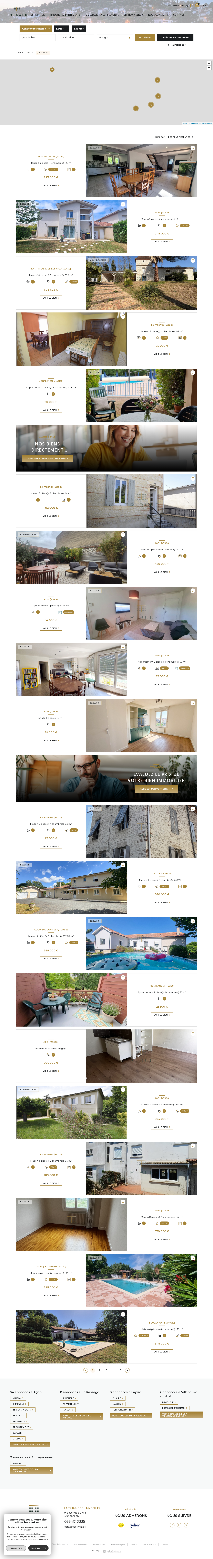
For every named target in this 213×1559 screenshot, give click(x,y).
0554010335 (74, 1521)
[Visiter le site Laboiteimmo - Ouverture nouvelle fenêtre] (111, 1551)
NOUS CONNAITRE (158, 15)
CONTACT (178, 15)
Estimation (38, 15)
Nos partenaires (98, 1545)
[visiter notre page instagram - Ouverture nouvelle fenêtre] (186, 1525)
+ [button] (209, 63)
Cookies (165, 1545)
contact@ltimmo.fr (75, 1526)
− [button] (209, 67)
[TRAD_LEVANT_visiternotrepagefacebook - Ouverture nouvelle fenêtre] (172, 1525)
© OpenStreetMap (206, 123)
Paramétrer (16, 1548)
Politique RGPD (149, 1545)
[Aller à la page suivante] (127, 1370)
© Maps (193, 123)
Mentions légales (118, 1545)
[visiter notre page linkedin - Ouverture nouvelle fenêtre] (179, 1525)
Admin (134, 1545)
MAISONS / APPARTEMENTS (65, 15)
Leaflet (185, 123)
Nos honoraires (80, 1545)
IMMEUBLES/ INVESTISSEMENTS (102, 15)
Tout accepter (38, 1548)
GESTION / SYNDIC (133, 15)
